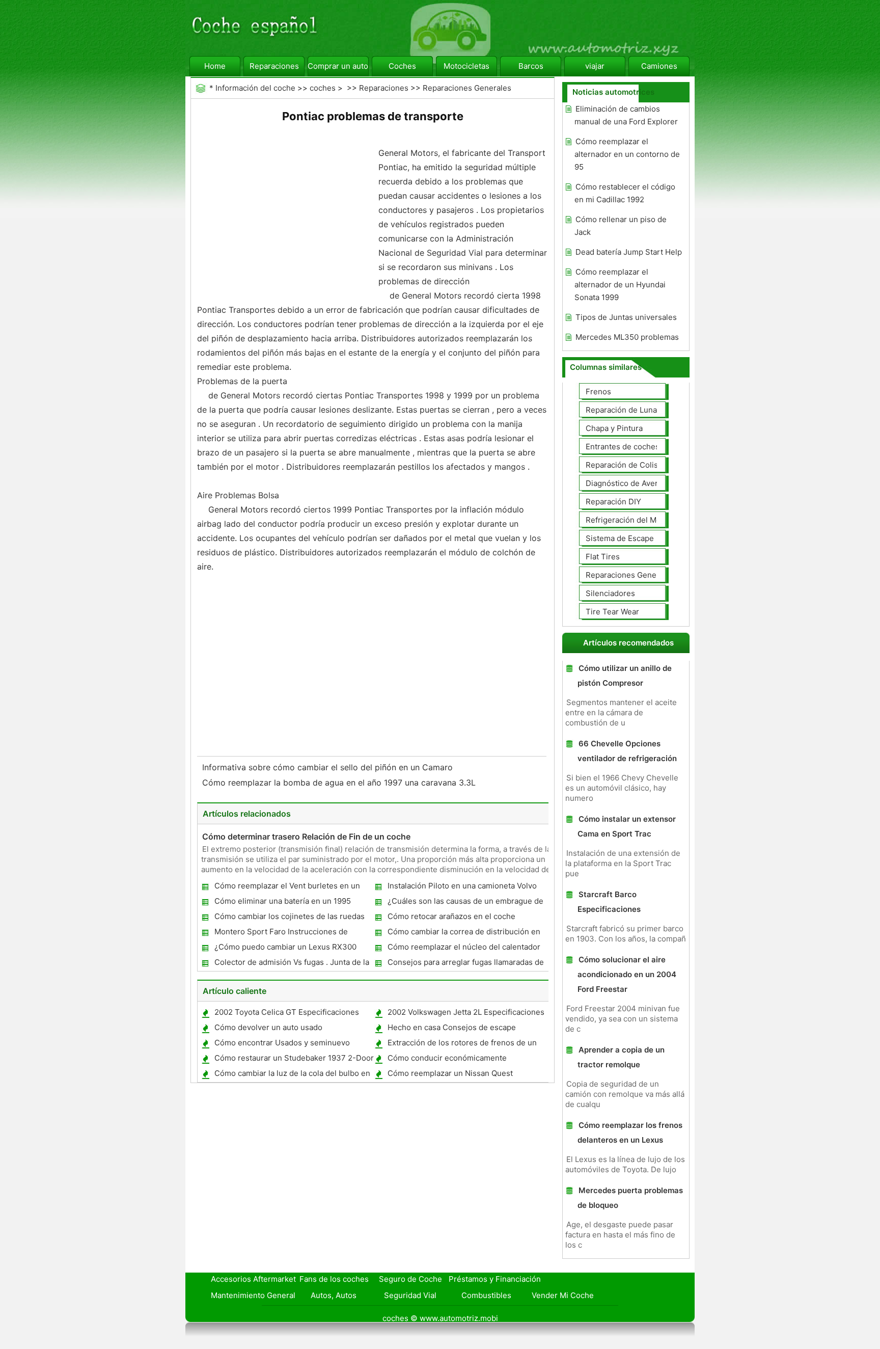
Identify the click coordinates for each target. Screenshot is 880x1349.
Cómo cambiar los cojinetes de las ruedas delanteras (289, 918)
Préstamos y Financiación (495, 1279)
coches (323, 88)
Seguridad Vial (410, 1295)
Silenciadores (610, 593)
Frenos (598, 391)
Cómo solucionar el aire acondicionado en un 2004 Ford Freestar (627, 974)
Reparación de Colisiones (632, 465)
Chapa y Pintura (614, 428)
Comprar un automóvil (338, 66)
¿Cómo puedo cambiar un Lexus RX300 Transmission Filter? (284, 949)
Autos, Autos (333, 1295)
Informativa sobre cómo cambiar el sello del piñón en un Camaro (328, 767)
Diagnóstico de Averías (627, 483)
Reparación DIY (613, 501)
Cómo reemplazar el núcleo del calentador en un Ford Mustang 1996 (463, 949)
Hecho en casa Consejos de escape (452, 1027)
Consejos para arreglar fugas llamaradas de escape (465, 964)
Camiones (659, 66)
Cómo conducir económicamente (447, 1058)
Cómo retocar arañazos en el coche (451, 916)
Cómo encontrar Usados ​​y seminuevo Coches (281, 1044)
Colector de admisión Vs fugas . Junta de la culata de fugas (291, 964)
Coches (402, 66)
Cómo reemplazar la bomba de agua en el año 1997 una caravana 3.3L (340, 782)
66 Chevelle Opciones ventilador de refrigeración (627, 751)
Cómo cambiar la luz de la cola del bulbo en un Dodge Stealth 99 (291, 1075)
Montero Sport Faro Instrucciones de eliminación (280, 933)
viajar (594, 66)
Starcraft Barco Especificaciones (609, 901)
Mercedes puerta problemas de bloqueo (630, 1197)
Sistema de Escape (620, 538)
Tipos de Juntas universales (626, 317)
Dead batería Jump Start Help (628, 252)
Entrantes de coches (622, 446)
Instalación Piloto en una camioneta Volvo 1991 (462, 888)
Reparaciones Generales (467, 88)
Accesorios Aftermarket (253, 1279)
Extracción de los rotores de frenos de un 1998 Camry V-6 (462, 1044)
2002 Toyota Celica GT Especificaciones (286, 1012)
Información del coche (255, 88)
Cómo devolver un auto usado (268, 1027)
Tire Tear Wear (612, 611)
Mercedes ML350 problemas (627, 337)
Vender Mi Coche (563, 1295)
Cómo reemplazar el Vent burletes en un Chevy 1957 (286, 888)
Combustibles (486, 1295)
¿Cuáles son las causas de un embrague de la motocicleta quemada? (465, 903)
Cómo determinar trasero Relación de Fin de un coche (306, 836)
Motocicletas (466, 66)
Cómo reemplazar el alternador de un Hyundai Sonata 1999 (620, 284)
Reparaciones (274, 66)
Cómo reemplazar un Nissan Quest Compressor (450, 1075)
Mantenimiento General (253, 1295)
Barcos (530, 66)
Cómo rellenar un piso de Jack (620, 225)
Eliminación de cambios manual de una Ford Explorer (626, 115)
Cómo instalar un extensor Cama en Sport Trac (627, 826)
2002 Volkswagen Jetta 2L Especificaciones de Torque (465, 1014)
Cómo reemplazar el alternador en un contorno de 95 (627, 154)
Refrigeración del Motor (628, 520)
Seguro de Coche (410, 1279)
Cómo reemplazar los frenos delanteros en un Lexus (630, 1132)
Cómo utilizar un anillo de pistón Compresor (625, 675)
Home (215, 66)
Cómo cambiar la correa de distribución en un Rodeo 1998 (463, 933)
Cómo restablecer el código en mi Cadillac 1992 (624, 193)
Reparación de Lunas (623, 410)
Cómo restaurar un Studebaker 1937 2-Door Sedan (293, 1060)
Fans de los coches (334, 1279)
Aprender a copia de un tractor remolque (621, 1057)
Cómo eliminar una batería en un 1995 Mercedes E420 (282, 903)
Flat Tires (603, 556)
